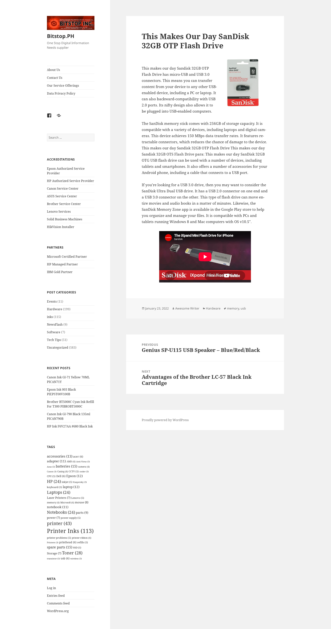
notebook (57, 507)
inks (50, 317)
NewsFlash (55, 324)
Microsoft (67, 502)
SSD (77, 547)
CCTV (74, 471)
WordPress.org (58, 611)
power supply (71, 518)
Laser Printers (58, 498)
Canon (52, 471)
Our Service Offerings (63, 85)
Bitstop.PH (60, 36)
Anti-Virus (83, 461)
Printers (52, 542)
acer (78, 456)
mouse (81, 502)
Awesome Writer (187, 308)
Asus (51, 466)
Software (53, 332)
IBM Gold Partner (60, 272)
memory (53, 502)
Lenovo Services (59, 211)
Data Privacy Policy (61, 93)
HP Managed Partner (62, 264)
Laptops (58, 492)
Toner (72, 553)
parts (82, 512)
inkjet (67, 482)
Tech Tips (54, 340)
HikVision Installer (60, 227)
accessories (59, 456)
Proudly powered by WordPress (165, 420)
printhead (67, 542)
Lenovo (77, 498)
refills (82, 542)
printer (59, 523)
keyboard (54, 487)
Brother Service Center (64, 204)
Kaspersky (80, 482)
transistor (53, 558)
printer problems (59, 537)
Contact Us (54, 78)
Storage (54, 553)
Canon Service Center (63, 188)
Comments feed (58, 603)
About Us (53, 70)
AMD (71, 461)
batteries (66, 466)
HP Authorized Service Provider (70, 181)
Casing (62, 471)
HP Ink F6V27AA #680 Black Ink (70, 426)
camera (84, 466)
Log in (51, 588)
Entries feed (56, 596)
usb (65, 558)
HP (54, 481)
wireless (76, 558)
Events (52, 301)
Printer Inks (70, 531)
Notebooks (61, 512)
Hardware (54, 309)
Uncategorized (57, 347)
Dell (61, 476)
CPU (51, 476)
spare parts (59, 547)
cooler (84, 471)
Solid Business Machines (64, 219)
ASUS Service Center (62, 196)
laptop (71, 487)
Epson (74, 476)
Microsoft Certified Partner (67, 256)
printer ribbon (81, 537)
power (53, 518)
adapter (56, 461)
